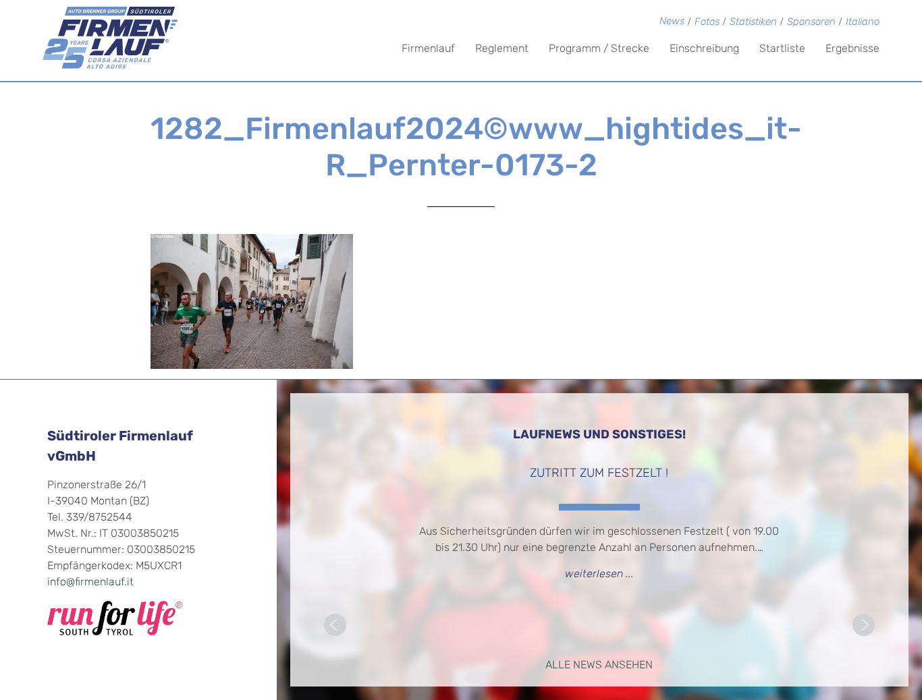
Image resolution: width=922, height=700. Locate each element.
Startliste (782, 49)
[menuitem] (862, 23)
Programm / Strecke (599, 49)
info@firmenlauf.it (90, 582)
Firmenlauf (428, 49)
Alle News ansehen (599, 665)
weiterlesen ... (599, 574)
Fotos (707, 23)
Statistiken (753, 23)
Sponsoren (811, 23)
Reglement (501, 49)
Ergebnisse (852, 49)
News (671, 22)
